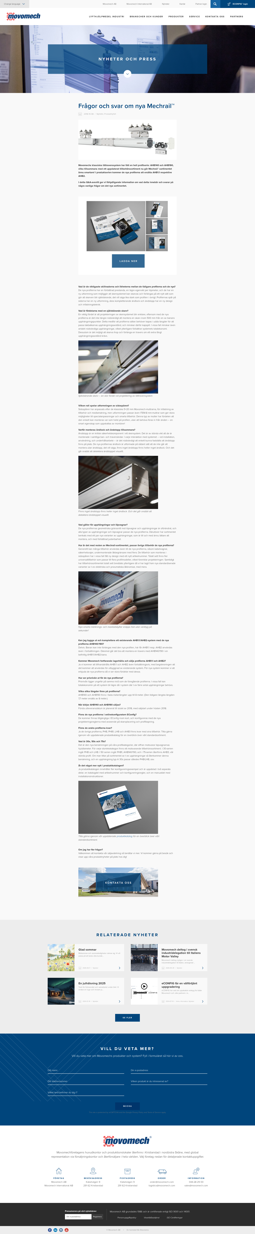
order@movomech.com (162, 1181)
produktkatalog (124, 836)
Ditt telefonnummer (57, 1081)
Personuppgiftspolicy (126, 1217)
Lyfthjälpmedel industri (106, 16)
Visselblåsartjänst (151, 1217)
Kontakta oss (215, 16)
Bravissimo (144, 1230)
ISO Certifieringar (174, 1217)
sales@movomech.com (196, 1185)
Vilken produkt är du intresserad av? (149, 1081)
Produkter (176, 16)
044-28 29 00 (196, 1181)
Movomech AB (58, 1181)
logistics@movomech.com (162, 1185)
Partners (236, 16)
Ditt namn (53, 1070)
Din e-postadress (139, 1070)
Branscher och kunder (146, 16)
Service (194, 16)
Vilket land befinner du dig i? (62, 1092)
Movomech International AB (58, 1185)
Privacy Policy (137, 1112)
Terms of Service (154, 1112)
